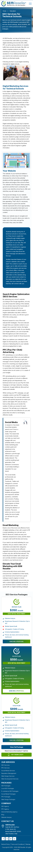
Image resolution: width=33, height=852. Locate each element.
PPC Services (5, 768)
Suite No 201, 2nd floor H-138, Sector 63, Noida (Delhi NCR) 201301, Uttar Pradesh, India (13, 829)
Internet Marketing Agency (9, 812)
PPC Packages (5, 796)
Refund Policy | (6, 844)
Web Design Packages (8, 799)
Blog (2, 814)
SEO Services (5, 765)
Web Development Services (9, 779)
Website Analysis (6, 817)
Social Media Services (8, 770)
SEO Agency (5, 806)
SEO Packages (5, 785)
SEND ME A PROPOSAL (16, 641)
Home (4, 11)
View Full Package (16, 747)
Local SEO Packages (7, 788)
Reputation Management (8, 773)
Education (13, 11)
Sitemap (28, 844)
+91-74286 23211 (17, 755)
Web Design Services (7, 776)
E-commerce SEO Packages (9, 791)
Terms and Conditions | (18, 844)
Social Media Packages (8, 794)
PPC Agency (5, 809)
